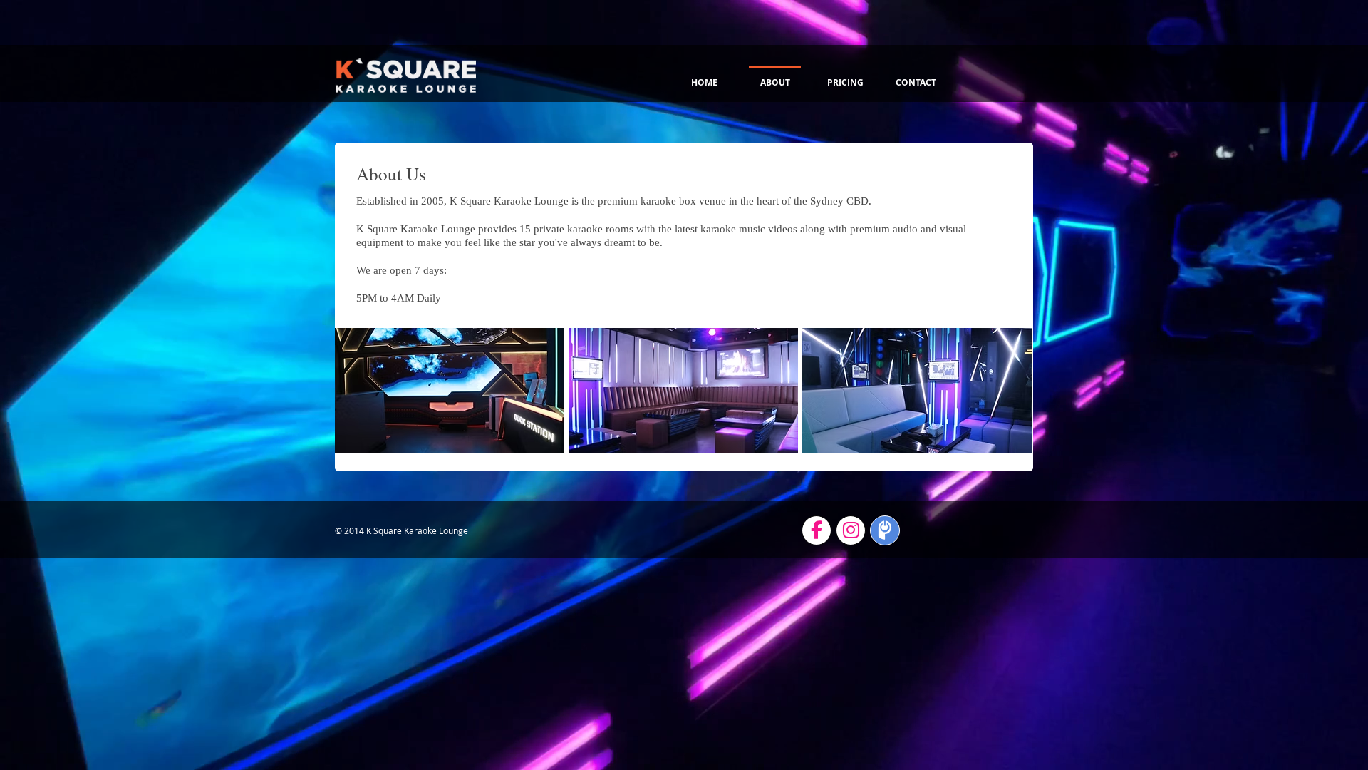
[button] (449, 390)
